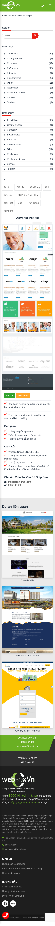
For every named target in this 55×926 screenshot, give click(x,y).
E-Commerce (13, 68)
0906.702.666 (14, 485)
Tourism (11, 102)
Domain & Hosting (11, 873)
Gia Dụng (35, 187)
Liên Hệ (9, 395)
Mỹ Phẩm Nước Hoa (28, 195)
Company (12, 63)
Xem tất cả (12, 53)
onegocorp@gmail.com (19, 482)
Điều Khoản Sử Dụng (13, 896)
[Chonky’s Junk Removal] (27, 695)
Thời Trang (33, 203)
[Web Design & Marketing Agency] (11, 8)
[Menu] (50, 5)
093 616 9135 (27, 762)
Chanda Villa (27, 580)
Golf (47, 187)
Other (10, 83)
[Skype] (5, 906)
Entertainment (14, 78)
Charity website (15, 58)
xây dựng (9, 211)
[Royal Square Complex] (27, 619)
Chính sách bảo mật (12, 886)
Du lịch (7, 187)
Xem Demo (23, 395)
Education (12, 73)
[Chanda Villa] (27, 544)
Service (11, 97)
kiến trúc (8, 195)
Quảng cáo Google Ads (13, 864)
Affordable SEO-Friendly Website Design (22, 868)
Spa (20, 203)
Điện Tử (20, 187)
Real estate (12, 88)
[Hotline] (42, 6)
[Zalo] (13, 906)
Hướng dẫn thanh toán (13, 891)
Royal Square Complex (27, 655)
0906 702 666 (27, 742)
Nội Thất (8, 203)
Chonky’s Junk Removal (27, 731)
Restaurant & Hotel (16, 92)
